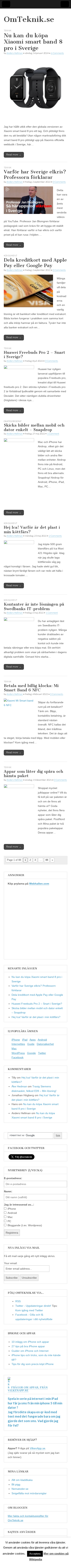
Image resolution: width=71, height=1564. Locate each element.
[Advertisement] (35, 923)
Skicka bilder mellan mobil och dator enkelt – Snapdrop (34, 427)
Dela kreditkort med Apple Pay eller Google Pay (35, 262)
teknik (7, 30)
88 (46, 860)
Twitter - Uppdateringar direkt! (33, 1305)
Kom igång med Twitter (29, 1310)
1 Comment (53, 433)
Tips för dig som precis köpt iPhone (33, 1364)
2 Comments (55, 535)
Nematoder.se (20, 1488)
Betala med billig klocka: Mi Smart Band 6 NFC (31, 687)
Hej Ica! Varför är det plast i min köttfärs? (32, 529)
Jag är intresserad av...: (19, 1204)
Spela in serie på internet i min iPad (33, 1399)
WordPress (18, 1053)
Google (31, 1053)
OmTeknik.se (29, 19)
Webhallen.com (39, 883)
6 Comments (57, 53)
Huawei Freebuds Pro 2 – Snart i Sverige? (34, 354)
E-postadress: (13, 1178)
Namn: (8, 1191)
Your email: (10, 1263)
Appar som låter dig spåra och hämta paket (33, 773)
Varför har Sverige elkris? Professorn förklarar (35, 174)
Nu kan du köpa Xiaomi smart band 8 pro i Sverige (33, 41)
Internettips (18, 1043)
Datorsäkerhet (45, 1043)
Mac (14, 1048)
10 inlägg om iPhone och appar (30, 1341)
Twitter (42, 1053)
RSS (18, 1301)
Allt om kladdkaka (22, 1479)
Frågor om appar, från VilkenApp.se (28, 1389)
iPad (24, 1039)
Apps (33, 1039)
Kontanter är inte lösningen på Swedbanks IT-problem (34, 606)
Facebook (17, 1057)
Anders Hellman (15, 53)
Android (42, 1039)
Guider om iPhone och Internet (30, 1350)
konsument (10, 255)
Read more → (13, 154)
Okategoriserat (13, 421)
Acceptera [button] (35, 1553)
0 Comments (59, 181)
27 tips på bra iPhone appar (28, 1346)
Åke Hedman (19, 1086)
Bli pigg (16, 1484)
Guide (30, 1043)
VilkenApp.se (37, 1448)
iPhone (16, 1039)
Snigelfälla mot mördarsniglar (29, 1493)
